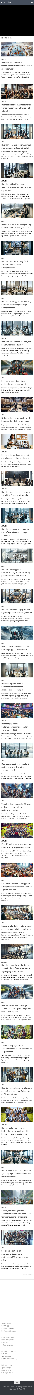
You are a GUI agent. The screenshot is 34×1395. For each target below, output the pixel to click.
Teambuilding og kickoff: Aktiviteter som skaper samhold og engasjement (16, 1048)
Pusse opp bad (6, 1326)
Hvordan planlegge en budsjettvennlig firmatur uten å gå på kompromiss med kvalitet (16, 572)
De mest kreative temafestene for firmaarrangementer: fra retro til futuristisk (16, 108)
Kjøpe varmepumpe (8, 1337)
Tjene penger (6, 1323)
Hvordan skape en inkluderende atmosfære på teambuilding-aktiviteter (15, 532)
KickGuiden (6, 2)
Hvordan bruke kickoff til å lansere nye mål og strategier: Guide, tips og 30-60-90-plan (16, 1091)
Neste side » (28, 1274)
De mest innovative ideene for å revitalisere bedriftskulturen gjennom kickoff (15, 767)
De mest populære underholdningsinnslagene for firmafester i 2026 (14, 727)
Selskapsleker (6, 1356)
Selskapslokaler (7, 1373)
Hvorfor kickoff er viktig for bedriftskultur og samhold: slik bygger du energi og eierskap (14, 1131)
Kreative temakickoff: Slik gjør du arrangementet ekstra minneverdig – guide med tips (16, 886)
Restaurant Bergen (8, 1331)
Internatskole (6, 1370)
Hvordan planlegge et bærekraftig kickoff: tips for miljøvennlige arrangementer (16, 304)
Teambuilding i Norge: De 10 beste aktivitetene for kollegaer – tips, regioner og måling (16, 807)
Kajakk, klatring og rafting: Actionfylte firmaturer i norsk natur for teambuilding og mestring (16, 1213)
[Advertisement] (17, 18)
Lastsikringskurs (7, 1340)
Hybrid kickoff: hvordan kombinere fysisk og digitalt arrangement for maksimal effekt (16, 1173)
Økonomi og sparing (8, 1351)
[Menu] (31, 2)
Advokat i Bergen (7, 1328)
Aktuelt (4, 59)
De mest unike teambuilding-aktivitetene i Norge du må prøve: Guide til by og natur (16, 1008)
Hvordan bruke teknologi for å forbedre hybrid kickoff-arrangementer (14, 264)
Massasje (4, 1342)
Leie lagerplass (6, 1365)
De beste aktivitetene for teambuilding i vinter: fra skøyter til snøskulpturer (16, 65)
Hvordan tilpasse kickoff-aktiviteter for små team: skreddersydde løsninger (12, 686)
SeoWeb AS (21, 1389)
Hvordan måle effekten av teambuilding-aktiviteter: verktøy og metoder (16, 187)
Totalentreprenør (7, 1345)
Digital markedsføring (9, 1359)
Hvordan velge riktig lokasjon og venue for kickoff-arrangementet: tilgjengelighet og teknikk (16, 968)
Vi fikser (4, 1354)
